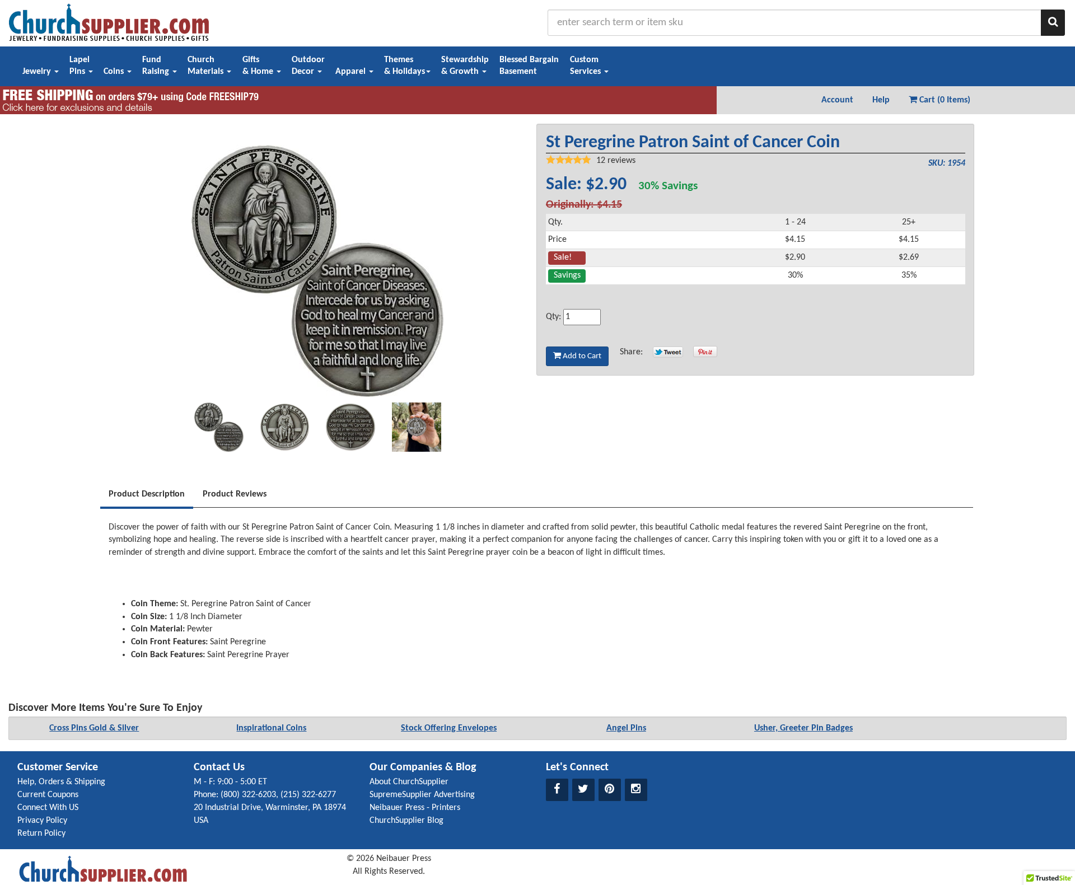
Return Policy (41, 833)
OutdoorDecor (308, 65)
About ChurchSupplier (409, 782)
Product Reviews (235, 494)
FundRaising (156, 65)
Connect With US (47, 807)
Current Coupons (47, 794)
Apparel (351, 71)
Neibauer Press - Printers (415, 807)
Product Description (147, 494)
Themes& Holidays (404, 65)
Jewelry (37, 71)
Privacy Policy (42, 820)
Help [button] (881, 100)
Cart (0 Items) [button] (943, 100)
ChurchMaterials (207, 65)
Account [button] (837, 100)
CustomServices (586, 65)
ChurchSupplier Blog (406, 820)
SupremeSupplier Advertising (422, 794)
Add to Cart (581, 356)
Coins (115, 71)
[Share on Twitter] (668, 352)
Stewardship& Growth (465, 65)
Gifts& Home (258, 65)
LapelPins (79, 65)
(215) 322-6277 (308, 794)
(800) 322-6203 (248, 794)
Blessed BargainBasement (529, 65)
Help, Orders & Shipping (61, 782)
